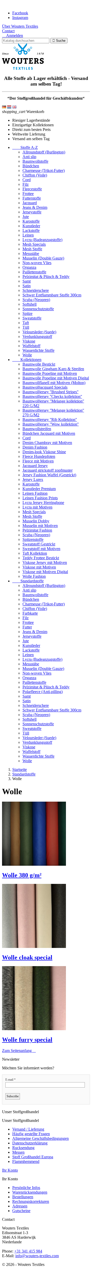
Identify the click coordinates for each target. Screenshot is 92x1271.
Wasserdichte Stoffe (38, 350)
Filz (25, 184)
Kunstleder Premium (39, 489)
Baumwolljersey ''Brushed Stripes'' (50, 392)
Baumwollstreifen (36, 429)
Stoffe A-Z (25, 147)
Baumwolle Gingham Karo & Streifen (53, 369)
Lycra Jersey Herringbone (43, 502)
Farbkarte (30, 613)
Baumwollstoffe (35, 161)
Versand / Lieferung (28, 1129)
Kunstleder (31, 226)
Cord (26, 180)
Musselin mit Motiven (40, 525)
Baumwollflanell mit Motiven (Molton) (53, 382)
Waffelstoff (31, 346)
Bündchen (30, 166)
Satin (26, 286)
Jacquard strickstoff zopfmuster (47, 470)
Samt (26, 281)
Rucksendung (23, 1147)
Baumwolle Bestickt (38, 364)
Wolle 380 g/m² (21, 875)
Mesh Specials (34, 244)
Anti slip (29, 156)
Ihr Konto (10, 1170)
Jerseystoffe (31, 212)
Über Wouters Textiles (20, 26)
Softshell (29, 304)
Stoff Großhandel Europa (32, 1157)
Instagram (20, 17)
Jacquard (29, 203)
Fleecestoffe (32, 189)
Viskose (28, 341)
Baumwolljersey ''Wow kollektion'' (50, 424)
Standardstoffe (28, 581)
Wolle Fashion (34, 576)
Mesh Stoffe (32, 249)
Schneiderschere (35, 290)
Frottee (28, 193)
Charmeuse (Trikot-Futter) (43, 170)
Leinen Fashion (35, 493)
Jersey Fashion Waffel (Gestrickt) (49, 475)
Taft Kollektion (34, 553)
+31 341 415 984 (28, 1251)
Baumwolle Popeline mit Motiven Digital (55, 378)
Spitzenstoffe (32, 539)
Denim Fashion (34, 447)
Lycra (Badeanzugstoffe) (42, 239)
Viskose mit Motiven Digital (45, 572)
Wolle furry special (27, 1039)
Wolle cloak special (27, 957)
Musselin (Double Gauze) (43, 258)
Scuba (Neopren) (36, 299)
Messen (18, 1152)
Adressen (19, 1206)
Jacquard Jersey (35, 465)
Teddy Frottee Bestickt (40, 558)
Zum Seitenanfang (19, 1050)
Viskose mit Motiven (39, 567)
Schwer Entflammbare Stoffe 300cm (51, 295)
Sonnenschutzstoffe (38, 309)
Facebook (20, 13)
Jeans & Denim (34, 207)
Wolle (27, 355)
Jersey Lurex (32, 479)
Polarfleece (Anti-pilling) (42, 691)
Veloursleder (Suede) (39, 332)
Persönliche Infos (26, 1187)
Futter (27, 627)
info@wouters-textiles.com (37, 1256)
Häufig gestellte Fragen (31, 1134)
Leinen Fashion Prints (40, 498)
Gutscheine (21, 1210)
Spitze (27, 313)
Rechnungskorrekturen (30, 1201)
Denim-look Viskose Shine (44, 452)
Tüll (25, 327)
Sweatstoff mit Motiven (41, 548)
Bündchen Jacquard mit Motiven (48, 433)
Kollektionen (26, 359)
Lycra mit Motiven (37, 507)
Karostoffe (31, 221)
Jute (25, 216)
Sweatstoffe (31, 318)
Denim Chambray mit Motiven (47, 442)
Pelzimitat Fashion (37, 530)
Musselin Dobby (35, 521)
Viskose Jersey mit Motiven (44, 562)
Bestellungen (22, 1197)
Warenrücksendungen (29, 1192)
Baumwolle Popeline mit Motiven (49, 373)
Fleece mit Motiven (38, 461)
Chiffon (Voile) (34, 175)
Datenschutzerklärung (30, 1143)
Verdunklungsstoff (37, 336)
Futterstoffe (31, 198)
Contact (8, 31)
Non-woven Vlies (36, 263)
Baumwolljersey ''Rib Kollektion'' (49, 419)
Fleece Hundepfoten (38, 456)
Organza (29, 267)
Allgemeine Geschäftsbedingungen (40, 1138)
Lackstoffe (31, 230)
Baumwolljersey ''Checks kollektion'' (52, 396)
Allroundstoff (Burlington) (43, 152)
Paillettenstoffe (34, 272)
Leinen (28, 235)
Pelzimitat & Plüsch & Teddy (46, 276)
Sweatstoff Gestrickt (38, 544)
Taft (25, 323)
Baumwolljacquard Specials (44, 387)
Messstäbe (30, 253)
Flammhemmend (25, 1161)
